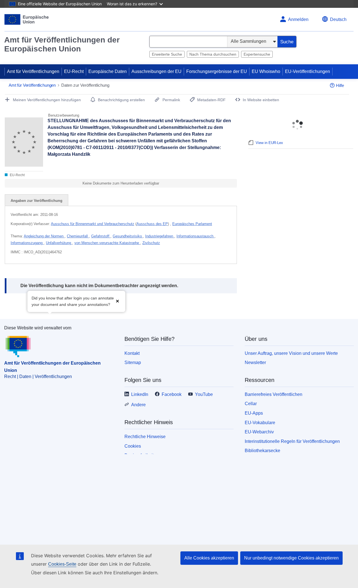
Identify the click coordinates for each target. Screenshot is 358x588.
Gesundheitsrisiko (128, 236)
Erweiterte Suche (167, 54)
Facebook (172, 394)
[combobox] (188, 41)
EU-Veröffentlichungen (307, 71)
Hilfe (340, 85)
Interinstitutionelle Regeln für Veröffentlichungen (292, 441)
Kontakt (132, 353)
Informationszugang (27, 243)
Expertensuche (257, 54)
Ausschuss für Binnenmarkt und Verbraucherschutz (92, 224)
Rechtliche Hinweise (145, 436)
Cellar (251, 403)
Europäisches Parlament (192, 224)
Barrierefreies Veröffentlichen (273, 394)
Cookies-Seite (62, 564)
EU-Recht (74, 71)
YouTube (204, 394)
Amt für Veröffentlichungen (33, 71)
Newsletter (255, 362)
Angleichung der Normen (44, 236)
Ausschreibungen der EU (156, 71)
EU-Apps (254, 413)
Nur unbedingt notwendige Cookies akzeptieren (291, 558)
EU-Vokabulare (260, 422)
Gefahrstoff (100, 236)
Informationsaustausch (195, 236)
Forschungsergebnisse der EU (216, 71)
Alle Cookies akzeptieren (209, 558)
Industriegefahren (159, 236)
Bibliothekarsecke (262, 450)
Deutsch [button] (338, 19)
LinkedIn (139, 394)
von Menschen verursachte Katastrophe (107, 243)
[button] (117, 300)
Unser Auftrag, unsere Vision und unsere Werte (291, 353)
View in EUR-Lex (269, 143)
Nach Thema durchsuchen (212, 54)
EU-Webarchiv (259, 431)
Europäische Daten (107, 71)
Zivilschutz (151, 243)
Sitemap (132, 362)
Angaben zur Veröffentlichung (36, 201)
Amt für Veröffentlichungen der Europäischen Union (62, 44)
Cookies (132, 446)
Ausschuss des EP (152, 224)
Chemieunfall (78, 236)
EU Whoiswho (266, 71)
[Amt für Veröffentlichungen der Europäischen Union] (26, 19)
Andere (138, 404)
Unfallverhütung (59, 243)
